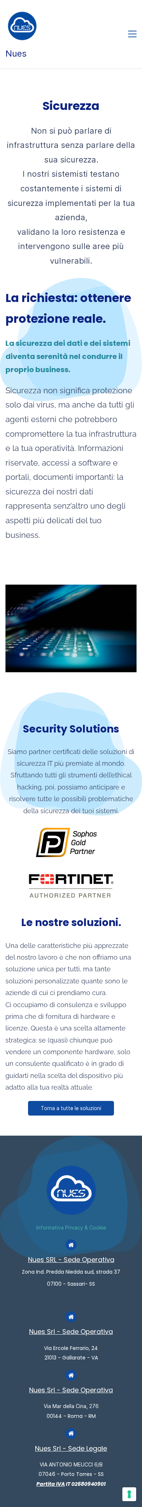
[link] (71, 589)
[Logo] (22, 26)
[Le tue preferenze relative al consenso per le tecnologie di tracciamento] (129, 1494)
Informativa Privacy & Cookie (71, 1227)
